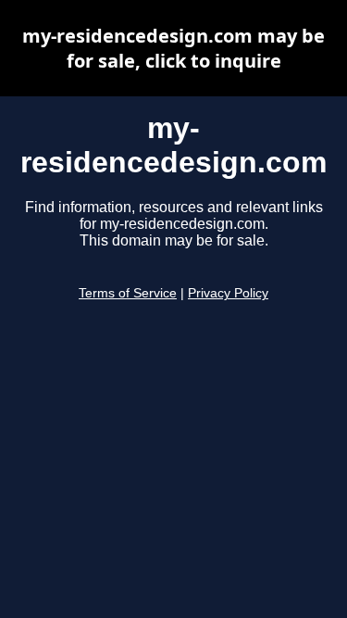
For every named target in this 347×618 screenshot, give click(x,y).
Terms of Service (128, 293)
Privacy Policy (228, 293)
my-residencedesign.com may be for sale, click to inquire (173, 48)
